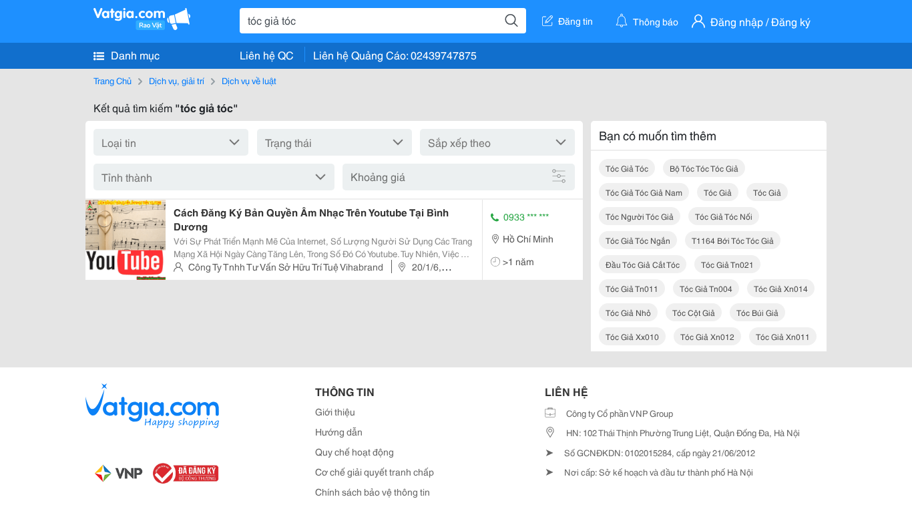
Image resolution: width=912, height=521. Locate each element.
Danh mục (134, 54)
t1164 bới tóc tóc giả (733, 240)
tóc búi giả (757, 312)
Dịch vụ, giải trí (176, 80)
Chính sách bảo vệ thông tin (372, 491)
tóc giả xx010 (632, 336)
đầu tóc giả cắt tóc (643, 264)
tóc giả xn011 (783, 336)
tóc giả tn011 (632, 288)
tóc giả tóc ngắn (638, 240)
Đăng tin (575, 20)
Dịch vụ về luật (249, 80)
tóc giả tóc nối (723, 216)
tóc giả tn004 (706, 288)
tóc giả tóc (627, 168)
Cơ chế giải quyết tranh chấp (374, 471)
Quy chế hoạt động (354, 451)
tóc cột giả (693, 312)
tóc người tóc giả (640, 216)
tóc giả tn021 (727, 264)
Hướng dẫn (339, 431)
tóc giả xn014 (781, 288)
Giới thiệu (335, 411)
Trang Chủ (112, 80)
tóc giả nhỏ (628, 312)
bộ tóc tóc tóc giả (704, 168)
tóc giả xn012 (707, 336)
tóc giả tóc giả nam (644, 192)
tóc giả (718, 192)
